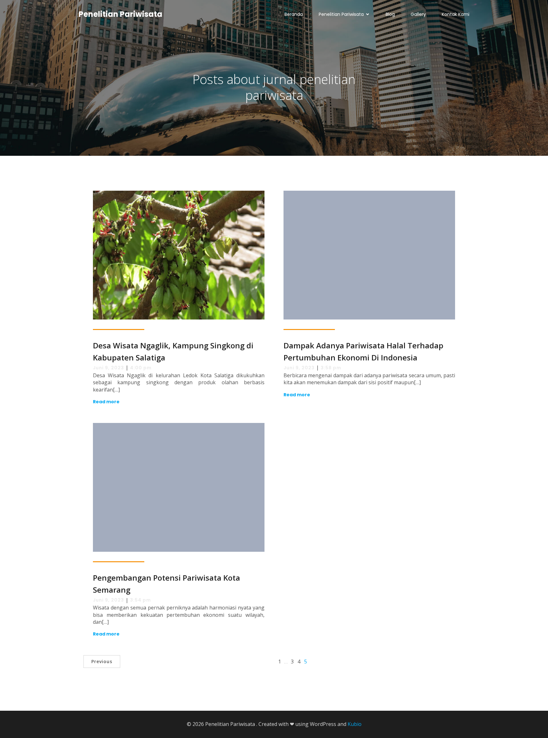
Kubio (355, 724)
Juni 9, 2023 (108, 368)
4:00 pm (141, 368)
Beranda (293, 14)
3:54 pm (140, 600)
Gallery (418, 14)
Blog (390, 14)
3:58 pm (331, 368)
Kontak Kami (455, 14)
